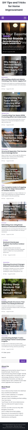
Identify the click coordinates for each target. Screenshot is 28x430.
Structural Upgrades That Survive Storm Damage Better (14, 152)
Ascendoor (9, 427)
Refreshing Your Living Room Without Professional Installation (14, 226)
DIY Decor (4, 222)
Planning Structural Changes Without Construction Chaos (13, 265)
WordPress (22, 427)
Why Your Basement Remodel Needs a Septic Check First (13, 41)
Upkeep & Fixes (5, 113)
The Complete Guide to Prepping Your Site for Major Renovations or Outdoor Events (14, 188)
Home (3, 185)
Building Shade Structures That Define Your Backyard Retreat (13, 303)
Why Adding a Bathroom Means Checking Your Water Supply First (14, 80)
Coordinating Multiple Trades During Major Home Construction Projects (14, 339)
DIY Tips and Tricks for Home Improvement (14, 6)
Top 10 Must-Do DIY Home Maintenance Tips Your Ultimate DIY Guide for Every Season (13, 404)
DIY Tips (4, 51)
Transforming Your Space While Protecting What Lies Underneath (14, 116)
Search (4, 357)
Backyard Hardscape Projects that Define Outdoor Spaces (13, 243)
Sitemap (16, 426)
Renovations (7, 36)
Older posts (6, 352)
